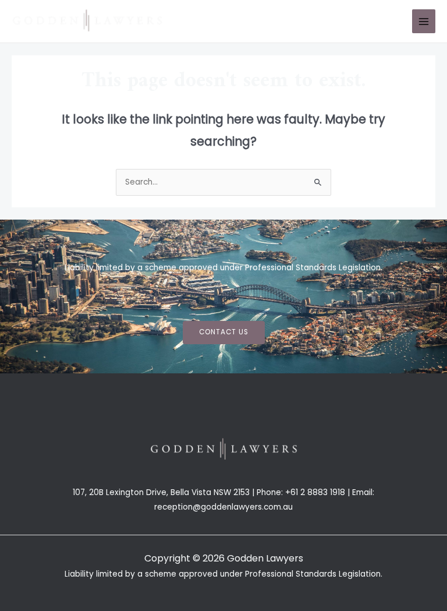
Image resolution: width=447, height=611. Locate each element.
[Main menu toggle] (424, 21)
